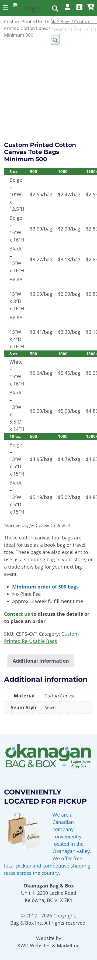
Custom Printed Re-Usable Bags (37, 21)
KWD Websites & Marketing (48, 945)
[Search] (55, 39)
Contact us (17, 614)
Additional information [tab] (41, 661)
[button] (5, 7)
